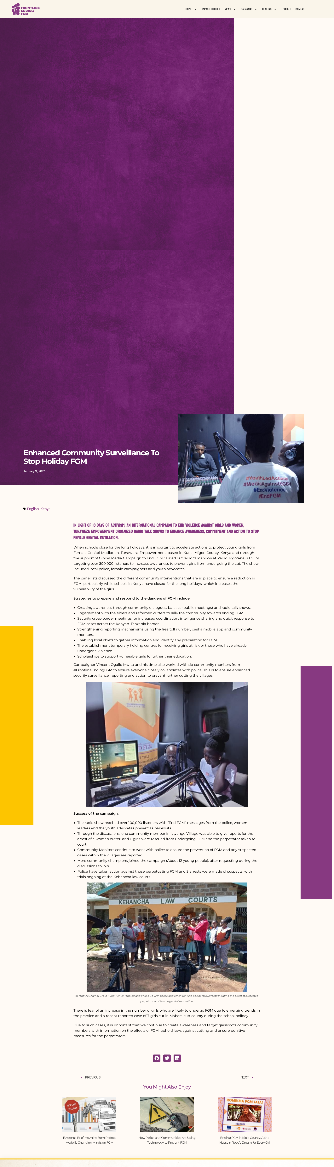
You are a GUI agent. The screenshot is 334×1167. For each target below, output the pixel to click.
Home (189, 9)
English (33, 508)
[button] (156, 1058)
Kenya (45, 508)
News (228, 9)
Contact (301, 9)
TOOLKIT (286, 9)
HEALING (267, 9)
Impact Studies (211, 9)
